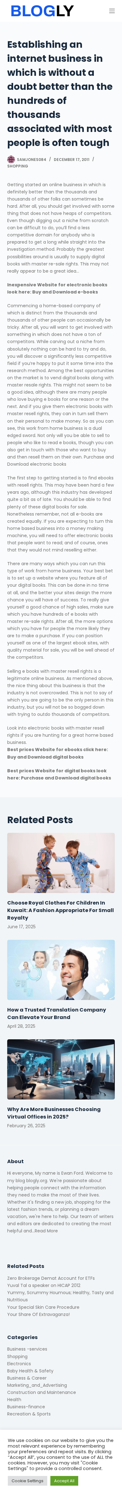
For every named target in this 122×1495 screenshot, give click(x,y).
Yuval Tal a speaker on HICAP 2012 (43, 1285)
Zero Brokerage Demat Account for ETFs (51, 1278)
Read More (46, 1231)
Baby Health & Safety (30, 1371)
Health (14, 1399)
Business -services (27, 1349)
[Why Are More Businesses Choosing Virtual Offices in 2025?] (60, 1069)
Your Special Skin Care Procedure (43, 1307)
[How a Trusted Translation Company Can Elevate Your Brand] (60, 970)
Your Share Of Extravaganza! (38, 1314)
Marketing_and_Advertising (37, 1385)
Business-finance (26, 1407)
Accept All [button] (64, 1481)
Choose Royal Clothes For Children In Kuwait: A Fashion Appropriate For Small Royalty (60, 910)
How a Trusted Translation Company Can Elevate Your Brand (56, 1013)
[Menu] (112, 11)
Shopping (17, 166)
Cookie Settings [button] (27, 1481)
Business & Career (27, 1378)
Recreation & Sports (29, 1414)
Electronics (19, 1364)
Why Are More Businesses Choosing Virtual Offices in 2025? (54, 1113)
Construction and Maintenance (41, 1392)
